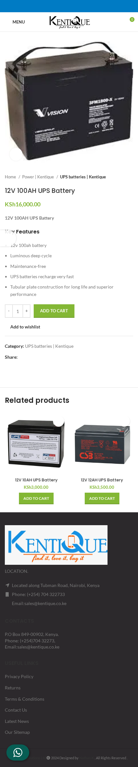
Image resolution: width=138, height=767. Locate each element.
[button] (36, 498)
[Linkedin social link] (77, 6)
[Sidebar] (8, 238)
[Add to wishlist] (58, 421)
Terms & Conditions (24, 699)
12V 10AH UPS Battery (36, 480)
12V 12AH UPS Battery (102, 480)
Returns (13, 687)
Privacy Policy (19, 676)
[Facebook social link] (52, 6)
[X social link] (60, 6)
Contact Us (16, 710)
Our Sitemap (17, 732)
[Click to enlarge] (16, 154)
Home (11, 176)
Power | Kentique (38, 176)
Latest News (17, 721)
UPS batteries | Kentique (83, 176)
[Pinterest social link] (69, 6)
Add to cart (54, 310)
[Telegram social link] (86, 6)
